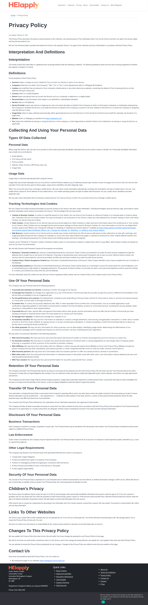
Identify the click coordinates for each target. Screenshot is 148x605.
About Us (104, 569)
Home (13, 15)
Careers (104, 581)
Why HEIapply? (116, 5)
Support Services (62, 582)
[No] (145, 599)
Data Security (61, 585)
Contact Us (105, 5)
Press (103, 584)
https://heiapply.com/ (54, 118)
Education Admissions (64, 577)
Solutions (61, 5)
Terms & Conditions (108, 572)
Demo (85, 5)
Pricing (79, 5)
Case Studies (94, 5)
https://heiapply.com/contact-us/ (52, 560)
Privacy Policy (106, 575)
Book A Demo (61, 571)
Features (71, 5)
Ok (103, 602)
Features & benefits (63, 574)
